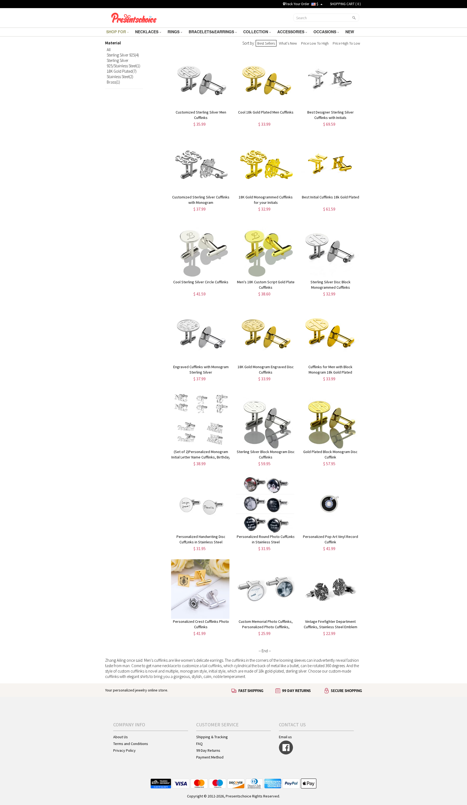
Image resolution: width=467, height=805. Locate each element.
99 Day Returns (208, 750)
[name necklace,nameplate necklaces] (134, 17)
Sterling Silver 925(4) (123, 55)
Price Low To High (315, 43)
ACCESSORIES (291, 31)
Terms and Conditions (130, 743)
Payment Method (210, 757)
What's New (288, 43)
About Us (120, 736)
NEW (350, 31)
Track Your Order (297, 4)
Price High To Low (346, 43)
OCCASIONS (325, 31)
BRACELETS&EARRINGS (212, 31)
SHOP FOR (116, 31)
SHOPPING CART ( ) (345, 4)
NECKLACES (147, 31)
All (109, 49)
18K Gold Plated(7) (121, 71)
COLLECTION (256, 31)
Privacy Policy (124, 750)
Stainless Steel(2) (120, 76)
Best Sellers (266, 43)
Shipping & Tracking (212, 736)
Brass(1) (113, 82)
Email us (285, 736)
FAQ (199, 743)
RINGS (174, 31)
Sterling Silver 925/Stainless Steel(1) (123, 63)
